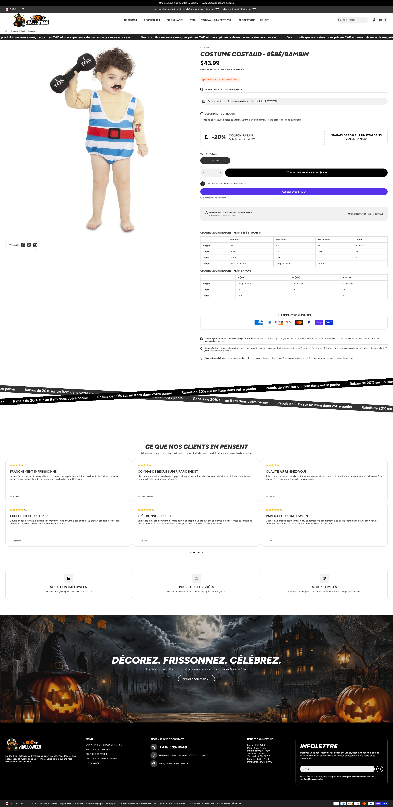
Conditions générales (233, 183)
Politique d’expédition (229, 803)
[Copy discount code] (383, 133)
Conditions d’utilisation (201, 803)
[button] (383, 20)
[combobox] (352, 20)
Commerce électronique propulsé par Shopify (95, 803)
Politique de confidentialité (101, 758)
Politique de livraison (98, 749)
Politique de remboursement (136, 803)
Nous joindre (93, 763)
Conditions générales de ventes (104, 745)
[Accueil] (6, 31)
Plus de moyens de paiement (213, 198)
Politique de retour (96, 754)
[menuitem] (131, 20)
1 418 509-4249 (173, 747)
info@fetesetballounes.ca (174, 763)
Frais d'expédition (208, 69)
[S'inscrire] (379, 769)
